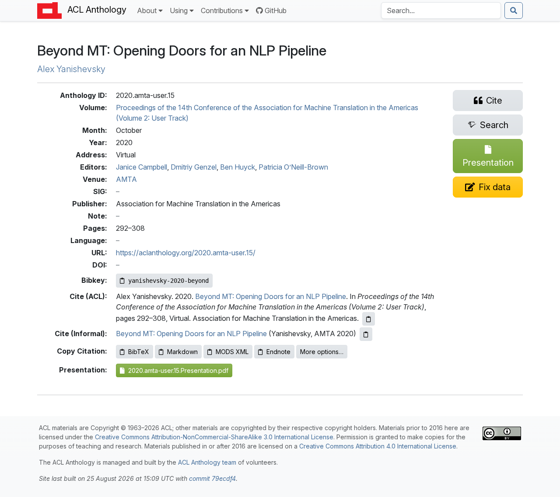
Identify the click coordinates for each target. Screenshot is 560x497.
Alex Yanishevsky (71, 69)
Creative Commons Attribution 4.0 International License (377, 446)
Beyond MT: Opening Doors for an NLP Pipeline (270, 296)
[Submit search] (513, 10)
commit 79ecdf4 (212, 478)
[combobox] (441, 10)
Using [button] (179, 10)
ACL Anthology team (207, 462)
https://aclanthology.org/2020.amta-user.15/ (186, 252)
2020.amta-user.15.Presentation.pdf (176, 370)
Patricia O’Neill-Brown (293, 167)
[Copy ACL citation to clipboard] (368, 319)
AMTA (126, 179)
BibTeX (138, 351)
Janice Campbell (141, 167)
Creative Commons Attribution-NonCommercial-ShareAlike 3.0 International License (214, 437)
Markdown (182, 351)
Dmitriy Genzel (194, 167)
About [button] (147, 10)
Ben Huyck (237, 167)
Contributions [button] (222, 10)
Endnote (278, 351)
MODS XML (232, 351)
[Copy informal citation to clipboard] (366, 334)
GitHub (276, 10)
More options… (321, 351)
